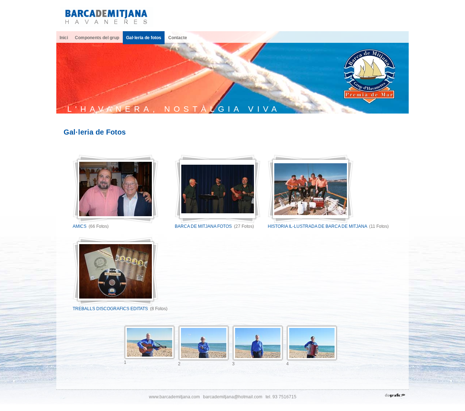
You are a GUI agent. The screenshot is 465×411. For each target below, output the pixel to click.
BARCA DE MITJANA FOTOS (204, 226)
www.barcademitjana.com (174, 396)
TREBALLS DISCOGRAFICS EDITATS (110, 308)
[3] (258, 342)
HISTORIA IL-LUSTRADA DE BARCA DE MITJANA (317, 226)
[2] (203, 342)
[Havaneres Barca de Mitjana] (106, 16)
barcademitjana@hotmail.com (232, 396)
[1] (149, 342)
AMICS (79, 226)
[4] (312, 342)
